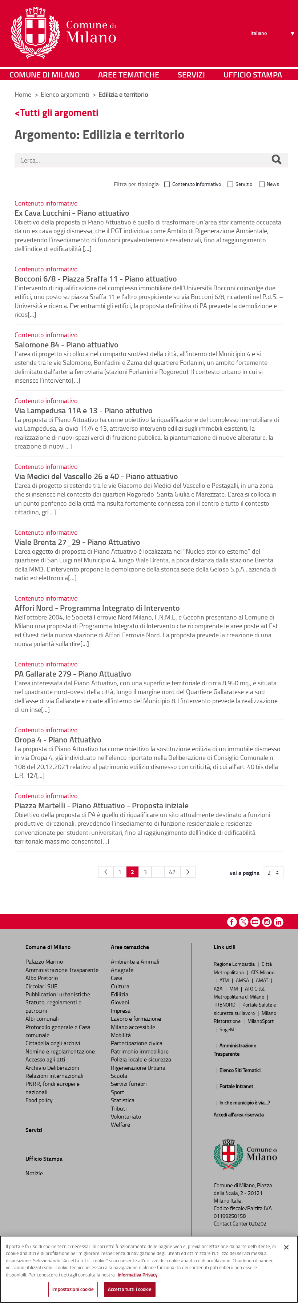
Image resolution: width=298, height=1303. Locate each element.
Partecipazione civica (136, 1043)
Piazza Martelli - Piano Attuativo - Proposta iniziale (102, 805)
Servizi (191, 74)
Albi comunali (42, 1019)
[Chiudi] (286, 1247)
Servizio (243, 183)
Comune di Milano (44, 74)
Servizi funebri (129, 1084)
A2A (219, 988)
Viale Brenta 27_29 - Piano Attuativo (77, 541)
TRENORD (225, 1004)
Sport (117, 1092)
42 (172, 872)
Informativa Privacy (137, 1274)
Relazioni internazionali (54, 1076)
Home (23, 94)
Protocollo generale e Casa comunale (57, 1031)
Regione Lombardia (235, 963)
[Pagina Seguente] (188, 872)
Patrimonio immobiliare (140, 1051)
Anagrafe (122, 970)
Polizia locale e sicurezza (141, 1059)
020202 (257, 1223)
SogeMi (227, 1029)
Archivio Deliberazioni (52, 1068)
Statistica (122, 1100)
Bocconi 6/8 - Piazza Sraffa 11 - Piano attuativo (96, 278)
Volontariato (126, 1116)
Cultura (120, 986)
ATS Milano (262, 972)
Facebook (232, 922)
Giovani (120, 1002)
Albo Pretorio (41, 978)
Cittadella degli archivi (52, 1043)
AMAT (262, 980)
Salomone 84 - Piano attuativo (66, 344)
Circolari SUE (41, 986)
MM (234, 988)
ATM (225, 980)
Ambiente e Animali (135, 961)
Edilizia (119, 994)
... (158, 872)
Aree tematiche (128, 74)
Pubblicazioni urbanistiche (57, 994)
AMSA (243, 980)
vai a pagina (244, 873)
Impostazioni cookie (72, 1289)
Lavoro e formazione (136, 1019)
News (273, 183)
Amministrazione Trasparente (61, 970)
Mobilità (121, 1035)
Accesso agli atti (45, 1059)
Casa (116, 978)
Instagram (267, 922)
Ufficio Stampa (253, 74)
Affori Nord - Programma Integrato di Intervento (97, 607)
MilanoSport (260, 1020)
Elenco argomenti (65, 94)
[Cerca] (276, 160)
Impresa (120, 1011)
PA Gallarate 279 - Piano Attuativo (73, 673)
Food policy (39, 1100)
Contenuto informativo (196, 183)
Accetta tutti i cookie (130, 1289)
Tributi (119, 1108)
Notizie (34, 1173)
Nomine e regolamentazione (60, 1051)
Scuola (119, 1076)
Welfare (120, 1124)
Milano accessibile (133, 1027)
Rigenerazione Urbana (138, 1068)
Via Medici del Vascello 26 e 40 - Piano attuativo (96, 476)
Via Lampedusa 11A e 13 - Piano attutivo (84, 410)
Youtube (255, 922)
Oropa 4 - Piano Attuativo (58, 739)
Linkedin (278, 922)
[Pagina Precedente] (105, 872)
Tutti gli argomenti (59, 112)
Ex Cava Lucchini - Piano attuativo (72, 212)
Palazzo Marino (44, 961)
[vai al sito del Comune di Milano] (63, 33)
